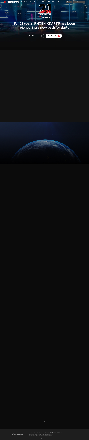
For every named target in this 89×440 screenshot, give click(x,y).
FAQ (49, 2)
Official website (56, 2)
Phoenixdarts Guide (39, 2)
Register (69, 1)
